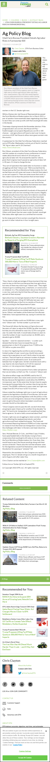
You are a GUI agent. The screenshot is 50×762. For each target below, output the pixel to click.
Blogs (24, 20)
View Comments (25, 488)
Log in (5, 691)
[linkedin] (30, 684)
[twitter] (13, 684)
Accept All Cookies (25, 758)
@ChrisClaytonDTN (21, 54)
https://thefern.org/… (10, 430)
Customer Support (13, 703)
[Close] (46, 731)
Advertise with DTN (14, 715)
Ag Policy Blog (36, 20)
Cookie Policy (17, 745)
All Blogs (5, 579)
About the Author (25, 665)
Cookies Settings (25, 751)
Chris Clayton (20, 48)
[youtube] (21, 684)
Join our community (18, 691)
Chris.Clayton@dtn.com (36, 460)
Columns (15, 20)
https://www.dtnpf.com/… (12, 147)
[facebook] (4, 684)
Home (5, 20)
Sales (9, 709)
